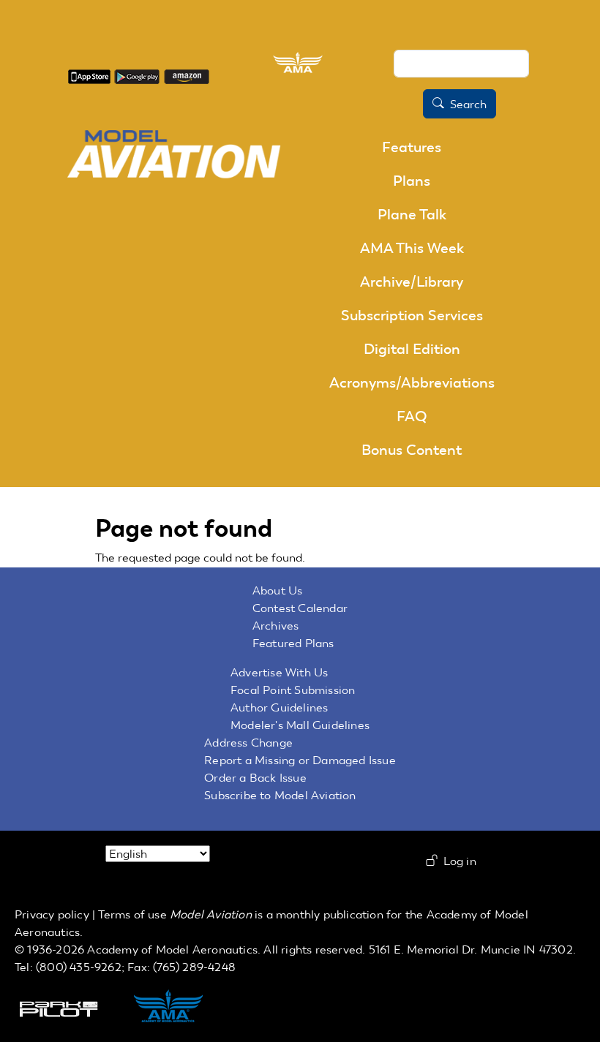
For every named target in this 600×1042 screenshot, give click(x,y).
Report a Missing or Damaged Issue (300, 760)
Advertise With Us (279, 672)
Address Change (248, 743)
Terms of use (132, 914)
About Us (277, 590)
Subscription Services (412, 315)
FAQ (412, 416)
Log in (459, 862)
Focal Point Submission (292, 690)
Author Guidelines (279, 707)
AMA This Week (412, 248)
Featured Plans (293, 643)
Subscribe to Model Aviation (280, 795)
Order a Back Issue (255, 778)
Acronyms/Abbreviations (412, 382)
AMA (183, 1007)
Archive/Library (411, 281)
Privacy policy (52, 914)
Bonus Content (411, 449)
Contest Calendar (300, 608)
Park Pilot (71, 1007)
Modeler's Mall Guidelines (300, 725)
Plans (411, 180)
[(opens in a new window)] (89, 76)
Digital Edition (412, 349)
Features (411, 147)
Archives (275, 626)
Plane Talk (412, 214)
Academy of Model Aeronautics (172, 949)
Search (468, 104)
